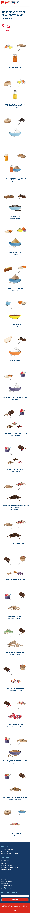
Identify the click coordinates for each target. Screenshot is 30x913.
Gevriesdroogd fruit (15, 725)
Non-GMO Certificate (6, 871)
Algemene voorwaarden (7, 849)
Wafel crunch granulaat (15, 652)
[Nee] (28, 908)
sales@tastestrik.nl (7, 888)
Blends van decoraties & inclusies (15, 433)
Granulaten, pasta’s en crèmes (15, 797)
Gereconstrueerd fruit (15, 688)
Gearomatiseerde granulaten (15, 580)
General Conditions (6, 851)
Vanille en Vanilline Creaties (15, 142)
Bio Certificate (5, 860)
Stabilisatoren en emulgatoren (15, 397)
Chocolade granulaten (15, 543)
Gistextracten (15, 252)
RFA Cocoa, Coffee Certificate (8, 862)
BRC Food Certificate (6, 865)
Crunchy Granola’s (15, 833)
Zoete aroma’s (15, 68)
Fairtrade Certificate (6, 869)
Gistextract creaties (15, 288)
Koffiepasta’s (15, 216)
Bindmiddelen (15, 361)
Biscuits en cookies (15, 616)
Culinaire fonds (15, 325)
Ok (15, 910)
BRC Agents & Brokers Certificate (9, 867)
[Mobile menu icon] (28, 3)
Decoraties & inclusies (15, 469)
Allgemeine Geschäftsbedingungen (10, 853)
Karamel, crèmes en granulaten (15, 761)
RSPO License (5, 863)
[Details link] (15, 52)
